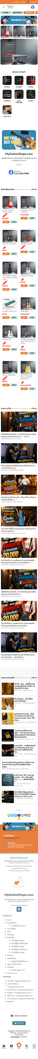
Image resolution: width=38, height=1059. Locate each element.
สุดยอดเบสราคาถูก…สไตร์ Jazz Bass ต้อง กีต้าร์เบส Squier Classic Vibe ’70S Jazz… (24, 717)
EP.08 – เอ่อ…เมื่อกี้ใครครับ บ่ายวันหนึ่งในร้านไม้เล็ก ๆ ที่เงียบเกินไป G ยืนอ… (24, 686)
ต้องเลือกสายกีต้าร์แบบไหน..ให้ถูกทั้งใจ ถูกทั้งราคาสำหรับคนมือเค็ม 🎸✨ (19, 498)
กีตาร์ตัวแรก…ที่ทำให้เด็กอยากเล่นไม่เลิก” (23, 699)
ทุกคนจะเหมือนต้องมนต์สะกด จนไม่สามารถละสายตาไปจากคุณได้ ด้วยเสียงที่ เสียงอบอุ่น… (18, 764)
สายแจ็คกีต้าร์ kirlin (18, 925)
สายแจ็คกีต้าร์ (12, 922)
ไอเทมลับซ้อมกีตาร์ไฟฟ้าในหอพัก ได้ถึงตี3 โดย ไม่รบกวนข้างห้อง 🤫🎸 (18, 466)
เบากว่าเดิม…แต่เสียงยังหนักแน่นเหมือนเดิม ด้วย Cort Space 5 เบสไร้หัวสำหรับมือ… (25, 748)
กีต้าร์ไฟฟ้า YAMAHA (19, 949)
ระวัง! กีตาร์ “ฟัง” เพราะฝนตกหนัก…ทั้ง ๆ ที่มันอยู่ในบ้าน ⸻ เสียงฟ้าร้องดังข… (24, 778)
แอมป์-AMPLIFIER (19, 102)
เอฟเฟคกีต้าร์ (7, 101)
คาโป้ (9, 931)
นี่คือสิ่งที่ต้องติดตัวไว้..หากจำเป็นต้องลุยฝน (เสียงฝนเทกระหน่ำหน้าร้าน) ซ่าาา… (18, 593)
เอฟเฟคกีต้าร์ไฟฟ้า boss (19, 961)
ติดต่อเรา (17, 2)
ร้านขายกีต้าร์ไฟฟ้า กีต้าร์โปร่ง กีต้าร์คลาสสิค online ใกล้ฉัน (20, 846)
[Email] (28, 815)
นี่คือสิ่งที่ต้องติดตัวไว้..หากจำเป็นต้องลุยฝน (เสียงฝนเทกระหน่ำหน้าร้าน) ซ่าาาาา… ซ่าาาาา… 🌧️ (18, 435)
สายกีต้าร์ (31, 101)
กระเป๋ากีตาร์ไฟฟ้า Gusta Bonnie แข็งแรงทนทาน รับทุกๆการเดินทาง (18, 529)
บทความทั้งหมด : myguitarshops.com (15, 985)
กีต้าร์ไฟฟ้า (19, 87)
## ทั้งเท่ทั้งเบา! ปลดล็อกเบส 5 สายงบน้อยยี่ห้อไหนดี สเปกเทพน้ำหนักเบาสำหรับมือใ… (18, 624)
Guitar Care (7, 116)
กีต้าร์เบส (30, 87)
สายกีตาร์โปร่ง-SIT (18, 970)
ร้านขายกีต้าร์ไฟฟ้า (21, 174)
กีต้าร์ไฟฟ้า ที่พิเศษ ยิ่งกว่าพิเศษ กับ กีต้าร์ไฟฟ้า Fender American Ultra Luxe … (25, 794)
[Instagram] (25, 815)
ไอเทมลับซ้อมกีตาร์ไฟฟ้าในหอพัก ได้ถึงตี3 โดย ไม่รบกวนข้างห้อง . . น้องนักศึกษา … (18, 656)
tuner (9, 919)
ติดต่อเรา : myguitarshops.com (19, 992)
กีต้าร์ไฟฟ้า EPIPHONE (19, 943)
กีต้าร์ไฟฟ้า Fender (18, 952)
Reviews (10, 1001)
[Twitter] (22, 815)
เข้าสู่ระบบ (23, 2)
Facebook (17, 171)
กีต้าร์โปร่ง (7, 87)
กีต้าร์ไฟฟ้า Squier (17, 946)
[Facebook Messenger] (15, 815)
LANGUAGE (33, 2)
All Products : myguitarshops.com (21, 998)
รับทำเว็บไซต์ (23, 1037)
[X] (19, 815)
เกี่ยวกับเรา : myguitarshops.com (20, 995)
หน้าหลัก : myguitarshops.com (19, 980)
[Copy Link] (19, 818)
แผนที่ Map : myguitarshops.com (20, 989)
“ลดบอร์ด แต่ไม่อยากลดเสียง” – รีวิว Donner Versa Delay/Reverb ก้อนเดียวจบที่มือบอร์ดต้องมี (24, 733)
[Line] (9, 815)
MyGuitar (10, 6)
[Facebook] (12, 815)
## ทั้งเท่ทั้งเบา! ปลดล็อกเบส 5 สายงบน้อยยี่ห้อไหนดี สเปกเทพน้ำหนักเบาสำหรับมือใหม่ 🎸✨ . (18, 561)
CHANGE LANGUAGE (20, 1016)
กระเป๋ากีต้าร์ (11, 928)
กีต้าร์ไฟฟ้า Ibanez (18, 940)
